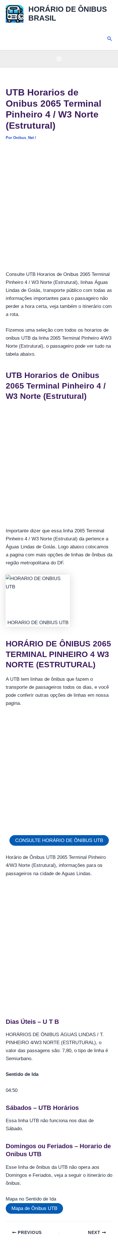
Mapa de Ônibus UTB (34, 1208)
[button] (109, 39)
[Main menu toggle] (59, 58)
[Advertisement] (59, 209)
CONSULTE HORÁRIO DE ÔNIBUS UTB (59, 840)
